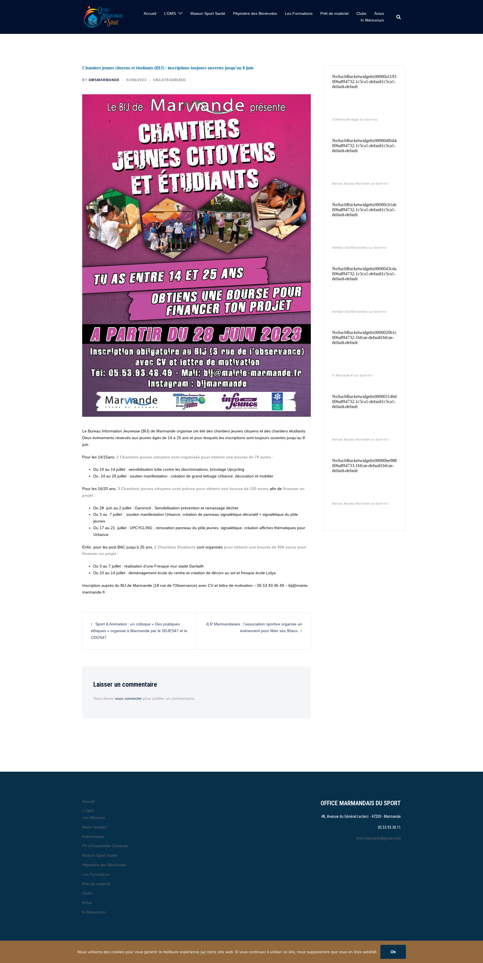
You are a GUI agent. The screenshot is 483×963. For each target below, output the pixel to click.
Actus (379, 13)
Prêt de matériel (334, 13)
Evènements (93, 836)
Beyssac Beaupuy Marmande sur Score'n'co (360, 183)
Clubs (361, 13)
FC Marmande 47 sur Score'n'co (352, 375)
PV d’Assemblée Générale (105, 846)
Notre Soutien (94, 827)
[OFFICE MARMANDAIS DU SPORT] (103, 17)
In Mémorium (372, 20)
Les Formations (298, 13)
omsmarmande (104, 80)
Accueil (150, 13)
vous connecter (128, 698)
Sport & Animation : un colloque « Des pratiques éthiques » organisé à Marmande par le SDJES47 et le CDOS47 (139, 631)
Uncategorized (169, 80)
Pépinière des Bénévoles (255, 13)
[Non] (476, 952)
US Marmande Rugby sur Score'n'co (354, 119)
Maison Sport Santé (207, 13)
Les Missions (93, 817)
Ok (393, 951)
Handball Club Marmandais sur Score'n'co (359, 247)
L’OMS (170, 13)
